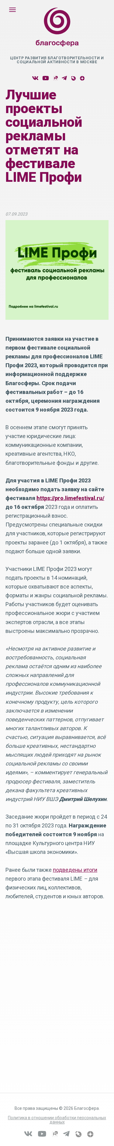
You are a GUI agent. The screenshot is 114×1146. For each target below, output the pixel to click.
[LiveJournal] (73, 78)
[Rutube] (55, 78)
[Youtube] (45, 78)
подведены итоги (75, 870)
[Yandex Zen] (82, 78)
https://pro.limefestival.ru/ (70, 498)
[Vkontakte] (35, 78)
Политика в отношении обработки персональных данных (57, 1119)
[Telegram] (64, 78)
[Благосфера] (57, 33)
